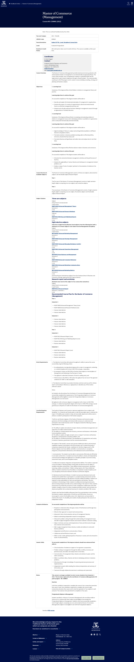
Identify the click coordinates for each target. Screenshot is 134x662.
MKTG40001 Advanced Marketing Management (65, 233)
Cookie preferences (98, 658)
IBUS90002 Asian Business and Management (64, 254)
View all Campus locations (63, 648)
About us (35, 635)
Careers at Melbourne (39, 638)
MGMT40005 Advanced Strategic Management (64, 239)
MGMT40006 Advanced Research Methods (63, 211)
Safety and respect (38, 642)
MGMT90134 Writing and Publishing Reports (64, 217)
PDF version (51, 610)
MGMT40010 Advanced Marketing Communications (66, 265)
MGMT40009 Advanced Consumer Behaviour (64, 260)
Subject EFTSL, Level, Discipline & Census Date (64, 42)
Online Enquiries (49, 68)
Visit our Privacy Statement (73, 658)
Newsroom (36, 645)
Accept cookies (86, 658)
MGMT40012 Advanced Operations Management (65, 249)
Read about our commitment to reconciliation (45, 629)
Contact (35, 649)
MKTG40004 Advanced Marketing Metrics (63, 270)
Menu (132, 4)
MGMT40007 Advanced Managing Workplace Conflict (66, 244)
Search (128, 4)
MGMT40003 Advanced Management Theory (64, 206)
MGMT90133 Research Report (60, 289)
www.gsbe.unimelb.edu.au (54, 70)
